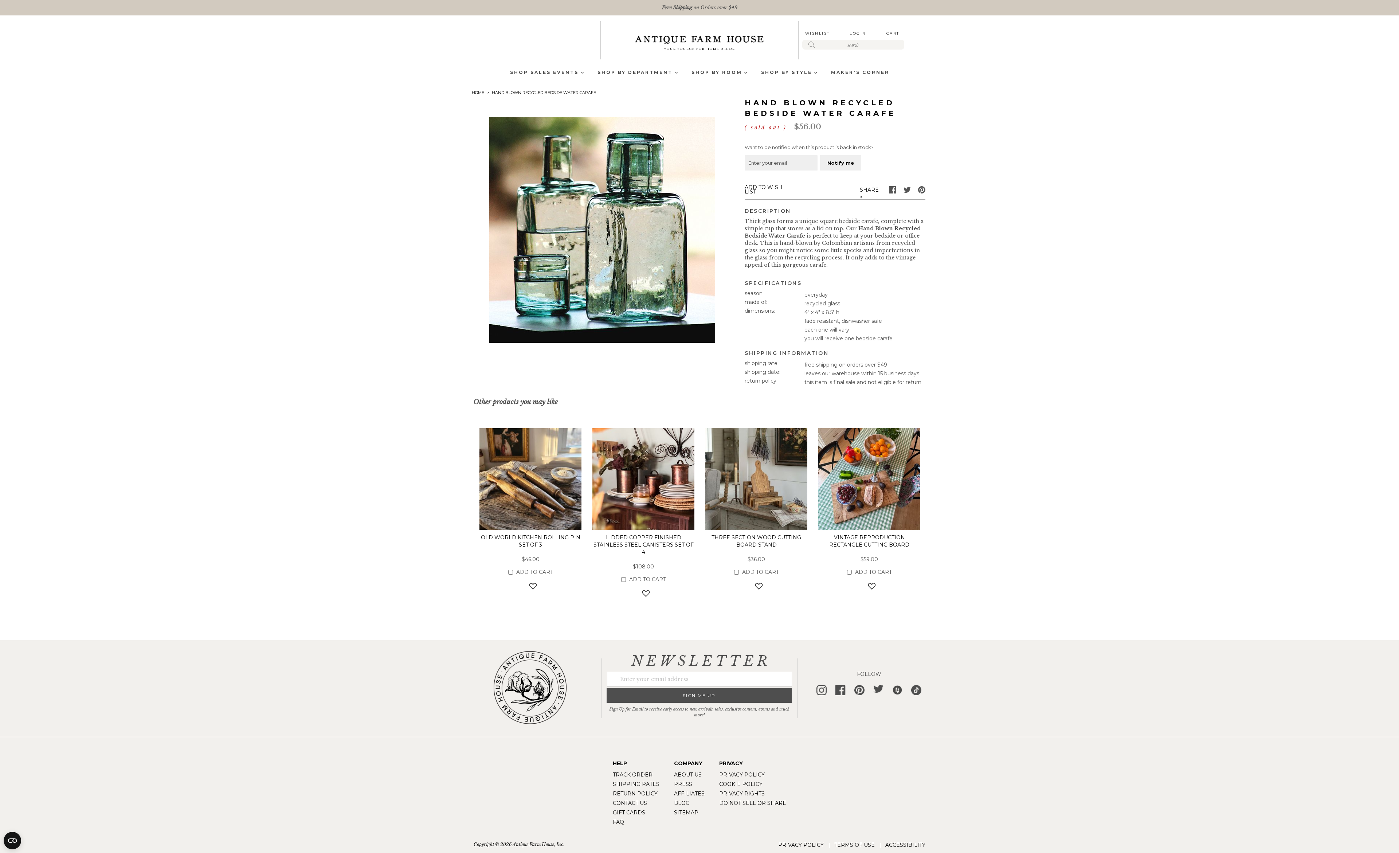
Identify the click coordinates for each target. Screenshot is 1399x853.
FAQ (618, 822)
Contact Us (630, 803)
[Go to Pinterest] (921, 191)
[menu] (699, 73)
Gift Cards (629, 812)
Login (858, 33)
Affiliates (689, 793)
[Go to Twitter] (907, 191)
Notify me (840, 163)
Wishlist (817, 33)
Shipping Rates (636, 784)
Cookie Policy (741, 784)
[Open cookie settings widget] (12, 840)
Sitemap (686, 812)
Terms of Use (854, 845)
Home (478, 92)
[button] (530, 585)
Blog (682, 803)
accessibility (905, 845)
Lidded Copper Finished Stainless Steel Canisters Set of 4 (643, 544)
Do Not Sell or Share (752, 803)
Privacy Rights (742, 793)
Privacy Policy (742, 774)
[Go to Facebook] (892, 191)
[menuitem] (544, 73)
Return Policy (635, 793)
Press (683, 784)
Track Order (633, 774)
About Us (688, 774)
